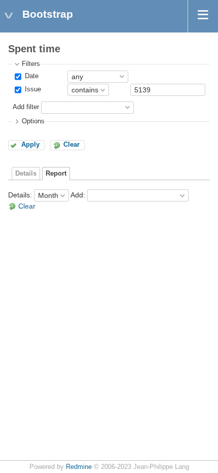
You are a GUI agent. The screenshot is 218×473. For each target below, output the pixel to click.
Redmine (79, 466)
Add (76, 195)
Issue (32, 89)
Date (31, 76)
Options (33, 121)
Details (26, 173)
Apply (30, 144)
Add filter (26, 107)
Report (56, 173)
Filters (31, 63)
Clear (71, 144)
